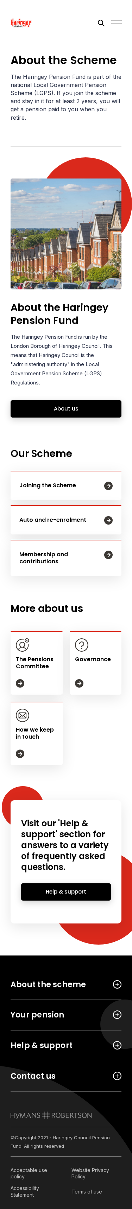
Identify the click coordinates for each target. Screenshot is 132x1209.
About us (66, 408)
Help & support (66, 891)
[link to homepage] (51, 1115)
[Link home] (42, 22)
